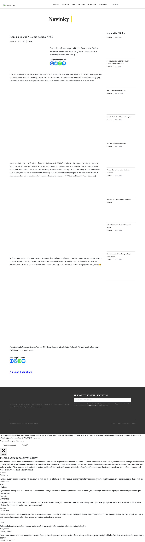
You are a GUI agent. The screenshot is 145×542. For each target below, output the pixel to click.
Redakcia (13, 41)
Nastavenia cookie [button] (9, 445)
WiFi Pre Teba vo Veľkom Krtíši (116, 90)
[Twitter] (56, 63)
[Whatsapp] (60, 63)
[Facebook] (52, 63)
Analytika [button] (3, 496)
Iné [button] (1, 520)
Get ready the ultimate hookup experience (119, 199)
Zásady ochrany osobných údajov (126, 423)
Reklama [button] (3, 508)
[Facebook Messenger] (64, 63)
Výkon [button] (2, 484)
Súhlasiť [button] (25, 445)
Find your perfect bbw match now (116, 143)
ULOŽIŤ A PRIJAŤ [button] (7, 541)
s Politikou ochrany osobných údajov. (98, 405)
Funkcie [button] (3, 473)
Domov (56, 5)
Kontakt (102, 5)
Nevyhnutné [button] (4, 529)
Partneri (92, 5)
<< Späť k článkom (21, 371)
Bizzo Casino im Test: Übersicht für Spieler (119, 117)
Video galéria (78, 5)
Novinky (65, 5)
